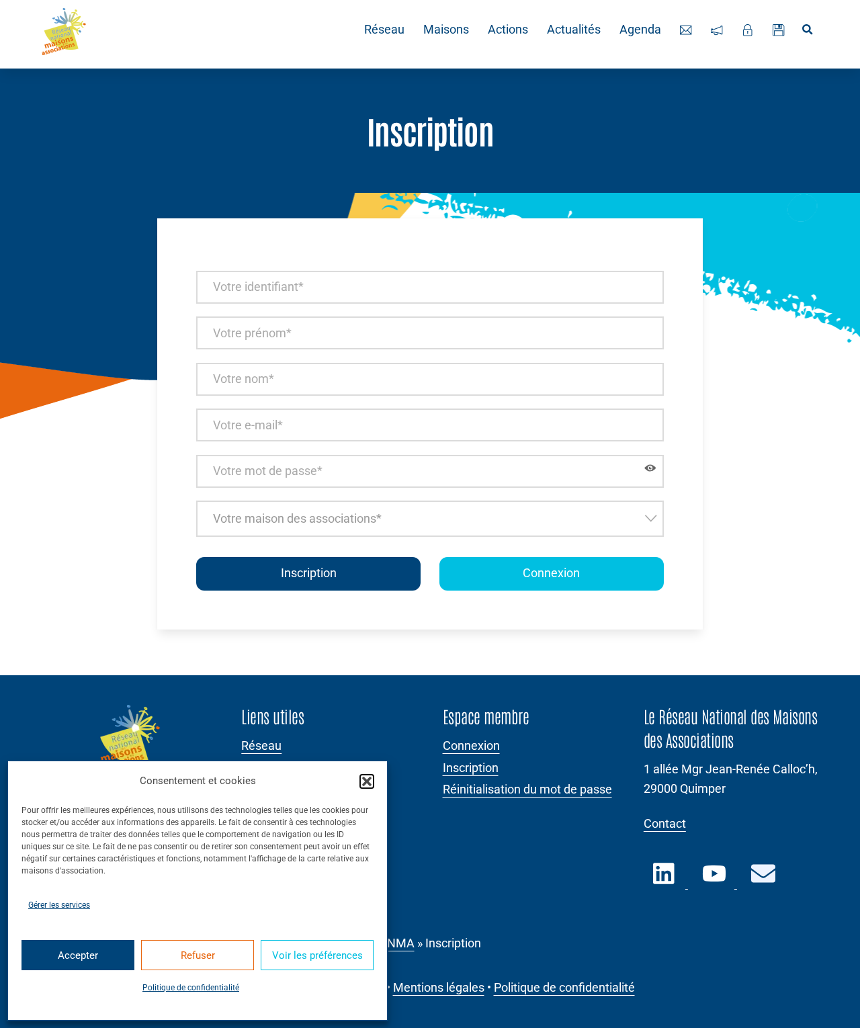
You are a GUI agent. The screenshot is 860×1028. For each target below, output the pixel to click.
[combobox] (430, 518)
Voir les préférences (317, 955)
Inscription (471, 768)
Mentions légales (438, 987)
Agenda (640, 29)
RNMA (397, 943)
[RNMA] (63, 34)
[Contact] (686, 30)
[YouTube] (715, 881)
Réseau (384, 29)
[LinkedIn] (666, 881)
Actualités (574, 29)
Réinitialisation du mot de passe (527, 789)
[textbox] (430, 518)
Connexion (551, 573)
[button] (367, 781)
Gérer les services (59, 905)
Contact (665, 823)
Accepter (78, 955)
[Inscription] (778, 30)
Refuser (198, 955)
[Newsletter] (716, 30)
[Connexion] (747, 30)
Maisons (446, 29)
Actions (508, 29)
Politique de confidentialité (190, 987)
